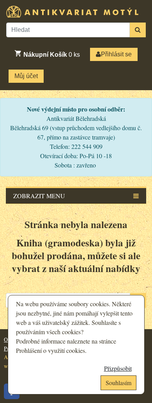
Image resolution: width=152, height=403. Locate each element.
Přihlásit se (116, 54)
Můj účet (26, 76)
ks (51, 54)
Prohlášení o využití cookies (50, 350)
